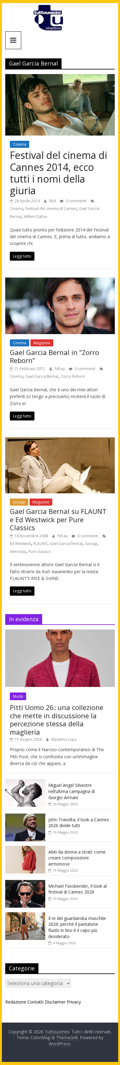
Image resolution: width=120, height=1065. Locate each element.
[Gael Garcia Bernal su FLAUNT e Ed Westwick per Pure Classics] (60, 441)
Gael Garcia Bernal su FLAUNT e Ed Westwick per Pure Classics (58, 519)
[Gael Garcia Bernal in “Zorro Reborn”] (60, 281)
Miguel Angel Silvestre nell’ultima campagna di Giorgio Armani (71, 791)
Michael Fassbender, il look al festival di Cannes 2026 (77, 889)
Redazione (15, 1002)
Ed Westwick (20, 543)
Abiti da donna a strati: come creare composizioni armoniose (77, 858)
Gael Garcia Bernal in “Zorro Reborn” (54, 356)
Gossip (19, 502)
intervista (18, 551)
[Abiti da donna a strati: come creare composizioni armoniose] (25, 849)
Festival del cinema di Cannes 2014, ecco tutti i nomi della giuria (58, 172)
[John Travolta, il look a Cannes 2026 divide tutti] (25, 817)
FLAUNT (40, 543)
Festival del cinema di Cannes (51, 208)
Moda (18, 696)
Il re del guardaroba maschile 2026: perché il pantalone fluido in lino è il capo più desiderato (77, 927)
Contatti (35, 1002)
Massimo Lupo (64, 739)
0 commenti (75, 200)
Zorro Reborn (73, 376)
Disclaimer (55, 1002)
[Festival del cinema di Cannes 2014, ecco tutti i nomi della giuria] (60, 77)
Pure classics (39, 551)
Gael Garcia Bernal (42, 376)
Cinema (19, 144)
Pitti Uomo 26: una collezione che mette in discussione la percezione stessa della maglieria (56, 719)
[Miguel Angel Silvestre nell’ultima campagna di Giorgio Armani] (25, 782)
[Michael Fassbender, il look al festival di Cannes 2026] (25, 883)
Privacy (74, 1002)
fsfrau (60, 368)
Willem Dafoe (35, 216)
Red (53, 200)
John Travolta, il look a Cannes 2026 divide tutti (78, 823)
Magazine (42, 342)
